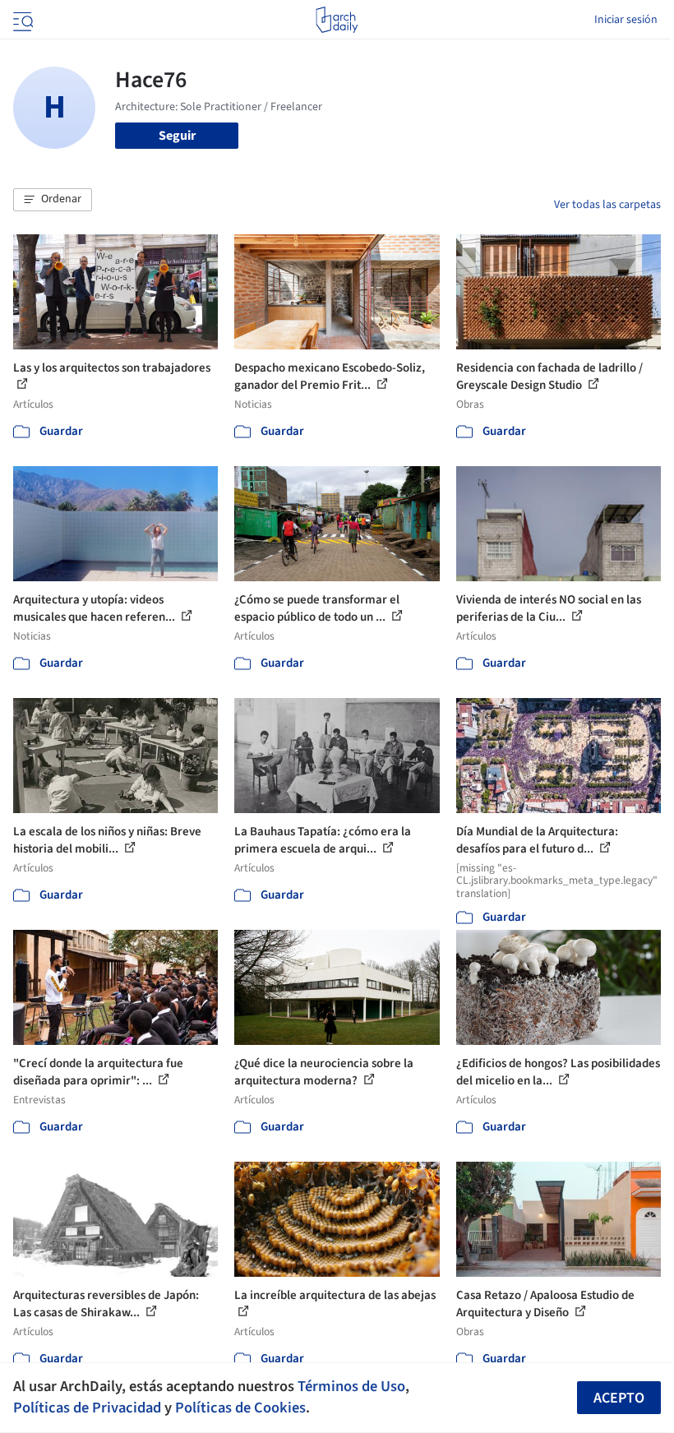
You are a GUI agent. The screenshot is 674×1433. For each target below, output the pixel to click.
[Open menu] (21, 19)
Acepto (618, 1398)
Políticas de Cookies (240, 1407)
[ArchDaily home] (337, 20)
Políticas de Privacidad (87, 1407)
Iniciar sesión (626, 19)
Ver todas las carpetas (607, 204)
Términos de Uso (351, 1386)
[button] (52, 199)
